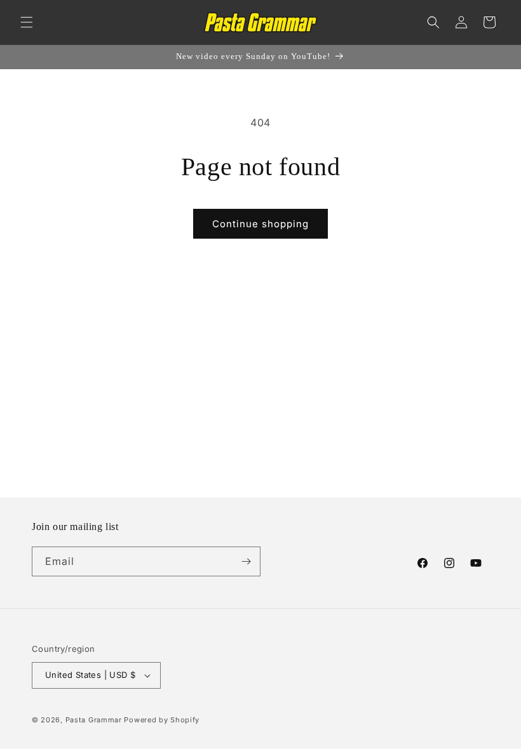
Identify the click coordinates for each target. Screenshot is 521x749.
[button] (27, 22)
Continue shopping (260, 224)
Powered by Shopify (162, 719)
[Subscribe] (246, 561)
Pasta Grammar (93, 719)
